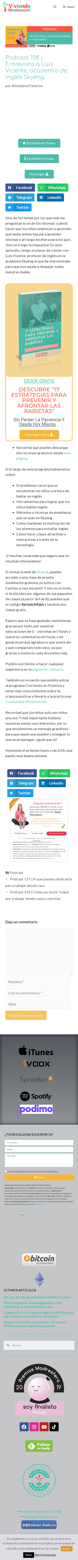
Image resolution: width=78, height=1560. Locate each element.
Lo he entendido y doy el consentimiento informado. (33, 1171)
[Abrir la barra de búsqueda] (55, 7)
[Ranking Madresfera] (39, 1517)
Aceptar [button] (66, 1549)
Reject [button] (28, 1555)
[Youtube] (44, 1426)
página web (51, 858)
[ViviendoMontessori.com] (16, 7)
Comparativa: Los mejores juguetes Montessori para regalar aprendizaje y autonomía (38, 1314)
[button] (20, 188)
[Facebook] (24, 1426)
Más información (45, 1554)
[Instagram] (34, 1426)
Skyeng (42, 572)
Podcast (16, 872)
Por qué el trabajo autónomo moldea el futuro (37, 1297)
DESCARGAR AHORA (56, 833)
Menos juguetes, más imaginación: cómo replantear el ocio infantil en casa (33, 1305)
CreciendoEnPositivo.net (26, 701)
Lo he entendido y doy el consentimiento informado (38, 840)
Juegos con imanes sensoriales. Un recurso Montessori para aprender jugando (35, 1324)
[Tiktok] (54, 1426)
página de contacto (47, 669)
